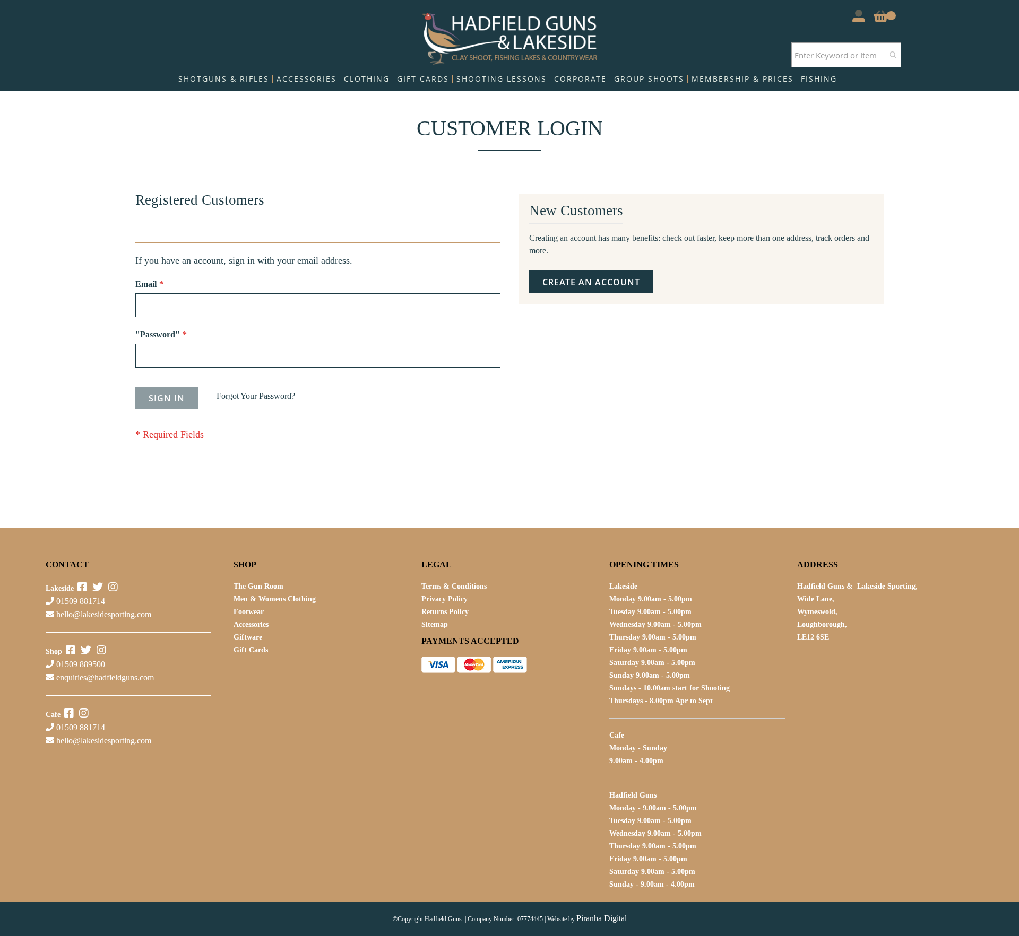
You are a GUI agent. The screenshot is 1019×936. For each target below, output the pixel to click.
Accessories (251, 624)
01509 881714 (79, 601)
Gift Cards (251, 650)
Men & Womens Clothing (275, 599)
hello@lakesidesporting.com (103, 614)
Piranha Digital (601, 918)
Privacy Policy (444, 599)
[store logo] (510, 36)
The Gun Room (258, 586)
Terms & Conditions (454, 586)
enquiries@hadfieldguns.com (105, 677)
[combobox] (846, 54)
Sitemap (434, 624)
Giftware (248, 637)
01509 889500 (79, 664)
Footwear (249, 612)
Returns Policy (445, 612)
